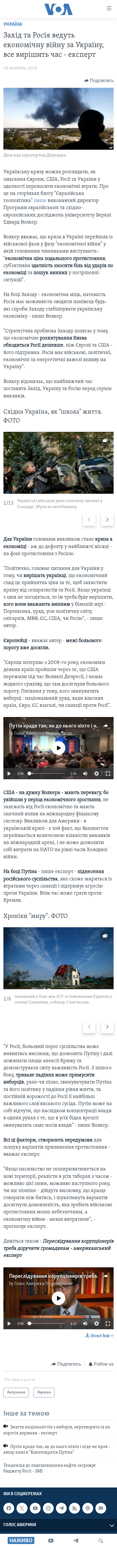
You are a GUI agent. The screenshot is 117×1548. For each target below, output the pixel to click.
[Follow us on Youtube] (35, 1508)
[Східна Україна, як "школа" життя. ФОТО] (58, 463)
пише (41, 200)
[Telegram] (76, 1541)
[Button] (99, 80)
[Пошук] (100, 1541)
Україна (12, 24)
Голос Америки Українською (43, 733)
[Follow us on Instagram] (48, 1508)
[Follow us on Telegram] (61, 1508)
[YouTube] (51, 1541)
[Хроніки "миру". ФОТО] (58, 958)
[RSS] (74, 1508)
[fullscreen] (108, 773)
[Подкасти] (87, 1508)
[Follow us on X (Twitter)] (21, 1508)
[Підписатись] (100, 1508)
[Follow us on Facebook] (8, 1508)
